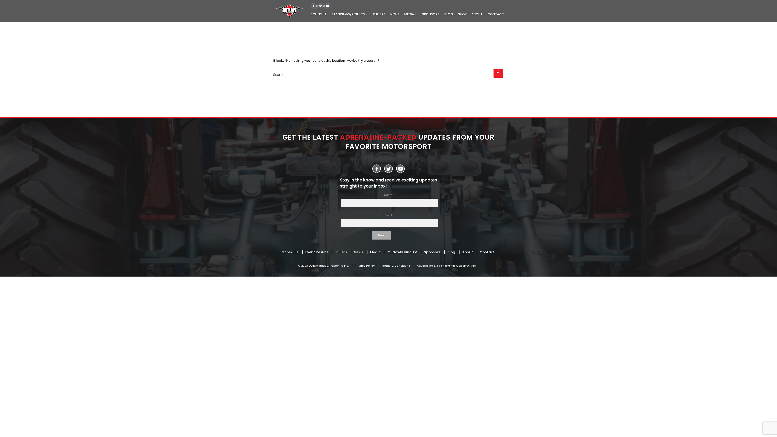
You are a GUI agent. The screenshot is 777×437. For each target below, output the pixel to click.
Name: (388, 195)
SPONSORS (430, 14)
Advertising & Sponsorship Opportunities (446, 266)
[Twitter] (320, 6)
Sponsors (432, 252)
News (358, 252)
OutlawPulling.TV (402, 252)
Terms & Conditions (396, 266)
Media (375, 252)
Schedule (290, 252)
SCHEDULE (319, 14)
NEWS (394, 14)
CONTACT (495, 14)
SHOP (462, 14)
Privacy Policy (365, 266)
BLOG (448, 14)
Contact (487, 252)
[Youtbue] (327, 6)
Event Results (317, 252)
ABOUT (477, 14)
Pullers (341, 252)
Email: (388, 215)
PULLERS (379, 14)
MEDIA (409, 14)
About (467, 252)
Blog (451, 252)
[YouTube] (400, 168)
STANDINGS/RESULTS (348, 14)
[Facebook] (314, 6)
